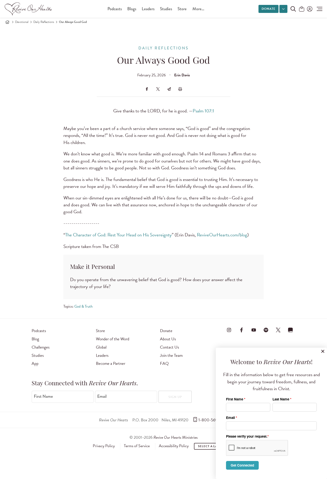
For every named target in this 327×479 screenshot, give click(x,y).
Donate (268, 8)
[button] (318, 9)
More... (198, 9)
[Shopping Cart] (301, 9)
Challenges (41, 347)
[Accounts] (309, 9)
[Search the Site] (293, 9)
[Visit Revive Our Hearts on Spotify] (266, 330)
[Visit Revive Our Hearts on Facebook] (241, 330)
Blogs (131, 9)
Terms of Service (137, 446)
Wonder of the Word (112, 339)
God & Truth (83, 306)
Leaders (148, 9)
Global (101, 347)
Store (182, 9)
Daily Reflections (43, 22)
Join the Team (171, 355)
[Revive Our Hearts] (29, 9)
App (35, 363)
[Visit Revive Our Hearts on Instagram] (229, 330)
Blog (35, 339)
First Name (43, 396)
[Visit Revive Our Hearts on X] (278, 330)
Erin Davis (182, 75)
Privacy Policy (104, 446)
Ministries (175, 437)
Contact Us (169, 347)
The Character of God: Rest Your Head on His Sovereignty (118, 234)
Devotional (21, 22)
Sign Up (175, 397)
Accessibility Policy (174, 446)
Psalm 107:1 (203, 110)
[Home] (7, 22)
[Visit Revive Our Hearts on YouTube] (253, 330)
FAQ (164, 363)
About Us (168, 339)
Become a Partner (110, 363)
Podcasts (114, 9)
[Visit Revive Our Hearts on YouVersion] (290, 330)
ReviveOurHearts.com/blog (222, 234)
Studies (166, 9)
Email (102, 396)
